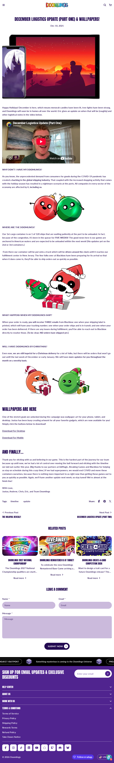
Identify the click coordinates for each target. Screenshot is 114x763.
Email (62, 598)
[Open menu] (3, 5)
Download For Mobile (13, 437)
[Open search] (105, 5)
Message (7, 613)
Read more (18, 578)
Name (6, 598)
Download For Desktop (13, 430)
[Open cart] (110, 5)
